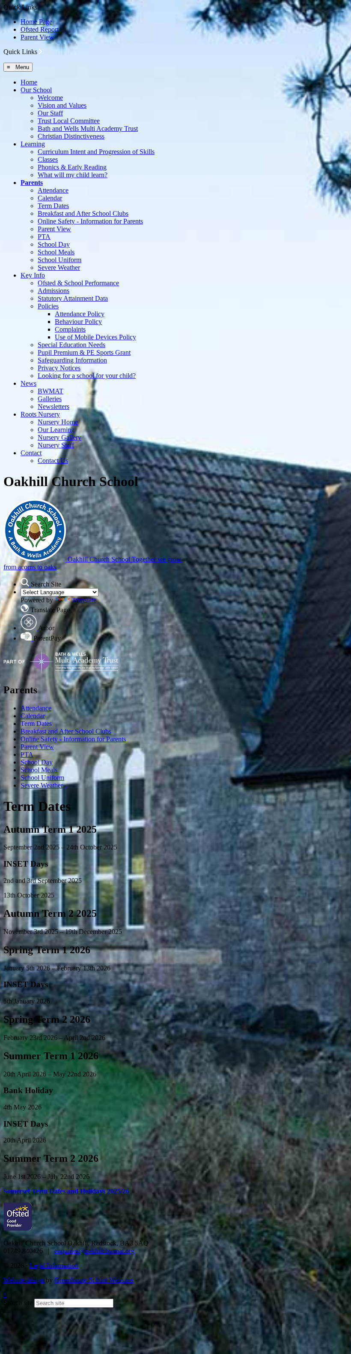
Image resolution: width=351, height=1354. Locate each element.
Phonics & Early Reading (72, 167)
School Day (54, 244)
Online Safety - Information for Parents (90, 221)
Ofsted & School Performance (78, 283)
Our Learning (56, 429)
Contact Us (53, 460)
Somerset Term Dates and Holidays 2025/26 (66, 1191)
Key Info (33, 275)
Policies (48, 306)
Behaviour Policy (78, 321)
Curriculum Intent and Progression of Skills (96, 151)
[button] (40, 51)
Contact (31, 452)
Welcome (50, 97)
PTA (44, 236)
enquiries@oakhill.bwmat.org (94, 1250)
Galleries (50, 398)
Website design (23, 1280)
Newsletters (53, 406)
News (28, 383)
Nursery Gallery (59, 437)
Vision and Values (62, 105)
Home (29, 82)
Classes (48, 159)
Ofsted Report (40, 29)
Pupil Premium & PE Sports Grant (84, 352)
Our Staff (50, 113)
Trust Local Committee (69, 120)
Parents (32, 182)
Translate (84, 600)
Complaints (70, 329)
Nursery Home (58, 422)
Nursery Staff (56, 445)
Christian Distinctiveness (71, 136)
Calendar (50, 198)
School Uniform (59, 259)
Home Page (36, 21)
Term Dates (53, 205)
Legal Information (54, 1265)
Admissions (53, 290)
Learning (33, 144)
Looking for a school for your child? (87, 375)
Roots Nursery (40, 414)
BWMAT (50, 391)
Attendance (53, 190)
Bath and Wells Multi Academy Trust (88, 128)
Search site (18, 1302)
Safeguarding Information (72, 360)
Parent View (37, 37)
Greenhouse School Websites (93, 1280)
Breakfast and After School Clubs (83, 213)
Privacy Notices (59, 368)
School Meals (56, 252)
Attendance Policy (79, 313)
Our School (36, 90)
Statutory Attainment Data (73, 298)
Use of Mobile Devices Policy (95, 337)
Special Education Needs (71, 344)
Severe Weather (59, 267)
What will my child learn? (72, 174)
